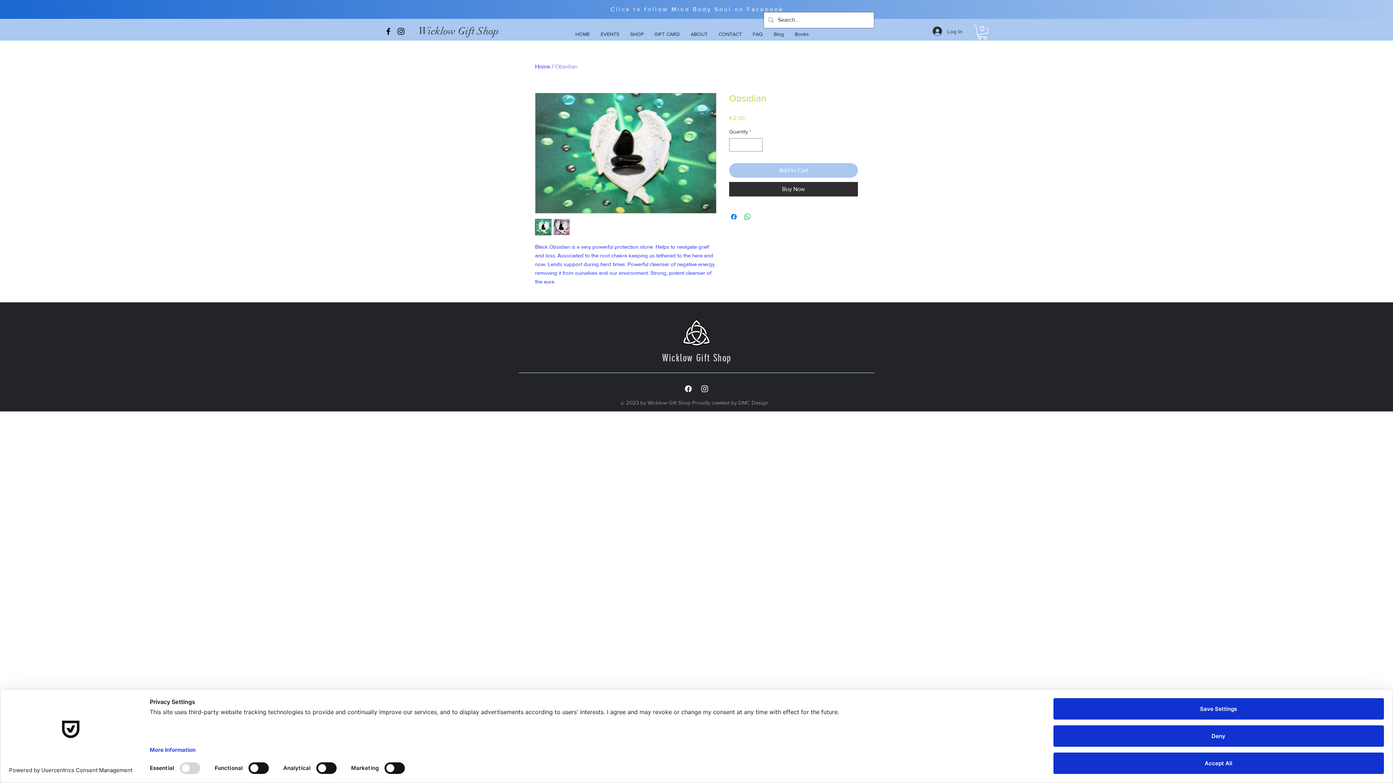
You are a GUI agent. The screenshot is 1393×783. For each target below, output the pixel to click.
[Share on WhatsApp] (747, 216)
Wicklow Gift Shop (458, 31)
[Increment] (756, 144)
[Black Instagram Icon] (401, 31)
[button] (982, 32)
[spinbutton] (745, 144)
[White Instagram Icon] (704, 388)
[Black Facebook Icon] (388, 31)
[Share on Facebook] (734, 216)
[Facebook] (688, 388)
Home (542, 66)
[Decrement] (734, 144)
